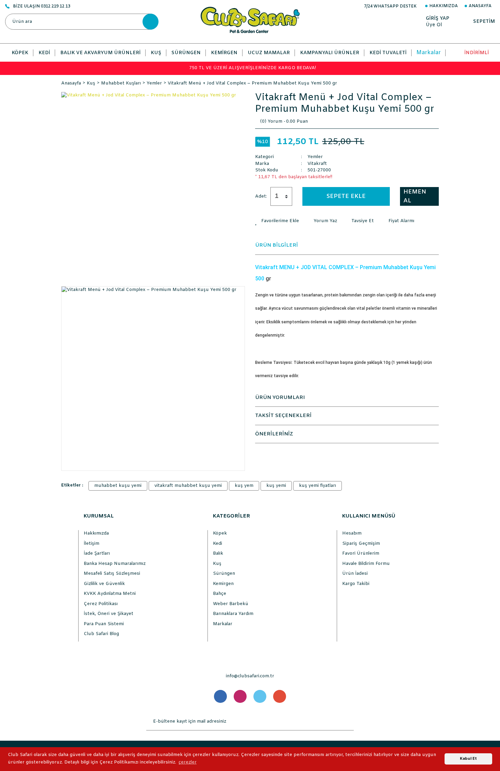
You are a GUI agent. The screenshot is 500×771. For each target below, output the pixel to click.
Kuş (217, 564)
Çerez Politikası (101, 604)
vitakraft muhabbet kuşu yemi (188, 486)
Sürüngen (224, 573)
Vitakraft (317, 164)
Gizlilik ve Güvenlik (104, 584)
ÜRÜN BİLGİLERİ (276, 245)
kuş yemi (276, 486)
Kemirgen (223, 584)
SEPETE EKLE (346, 196)
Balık (218, 553)
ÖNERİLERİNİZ (274, 434)
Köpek (220, 533)
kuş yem (244, 486)
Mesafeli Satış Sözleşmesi (112, 573)
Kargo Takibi (355, 584)
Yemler (315, 157)
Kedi (217, 543)
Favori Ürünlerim (360, 553)
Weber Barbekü (230, 604)
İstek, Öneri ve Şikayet (108, 614)
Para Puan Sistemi (104, 624)
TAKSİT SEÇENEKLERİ (283, 415)
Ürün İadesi (355, 573)
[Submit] (347, 721)
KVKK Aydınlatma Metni (110, 594)
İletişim (91, 543)
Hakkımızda (443, 6)
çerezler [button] (188, 762)
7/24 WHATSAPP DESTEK (390, 6)
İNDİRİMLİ (476, 53)
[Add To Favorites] (277, 221)
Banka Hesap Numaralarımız (115, 564)
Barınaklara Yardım (233, 614)
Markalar (428, 52)
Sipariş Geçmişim (361, 543)
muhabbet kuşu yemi (117, 486)
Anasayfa (480, 6)
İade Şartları (97, 553)
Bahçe (219, 594)
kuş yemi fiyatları (317, 486)
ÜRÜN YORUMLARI (280, 397)
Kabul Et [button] (468, 758)
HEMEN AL (414, 196)
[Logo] (250, 20)
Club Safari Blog (101, 634)
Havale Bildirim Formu (366, 564)
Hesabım (352, 533)
